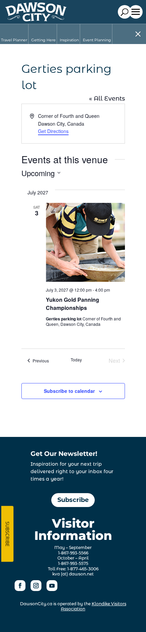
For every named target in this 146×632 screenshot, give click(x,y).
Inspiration (69, 40)
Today (76, 359)
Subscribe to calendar (69, 390)
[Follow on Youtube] (52, 585)
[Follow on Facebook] (20, 585)
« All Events (107, 98)
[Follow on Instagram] (36, 585)
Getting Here (43, 40)
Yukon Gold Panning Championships (72, 304)
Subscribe (73, 500)
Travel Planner (14, 40)
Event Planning (97, 40)
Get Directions (53, 131)
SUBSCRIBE (7, 533)
